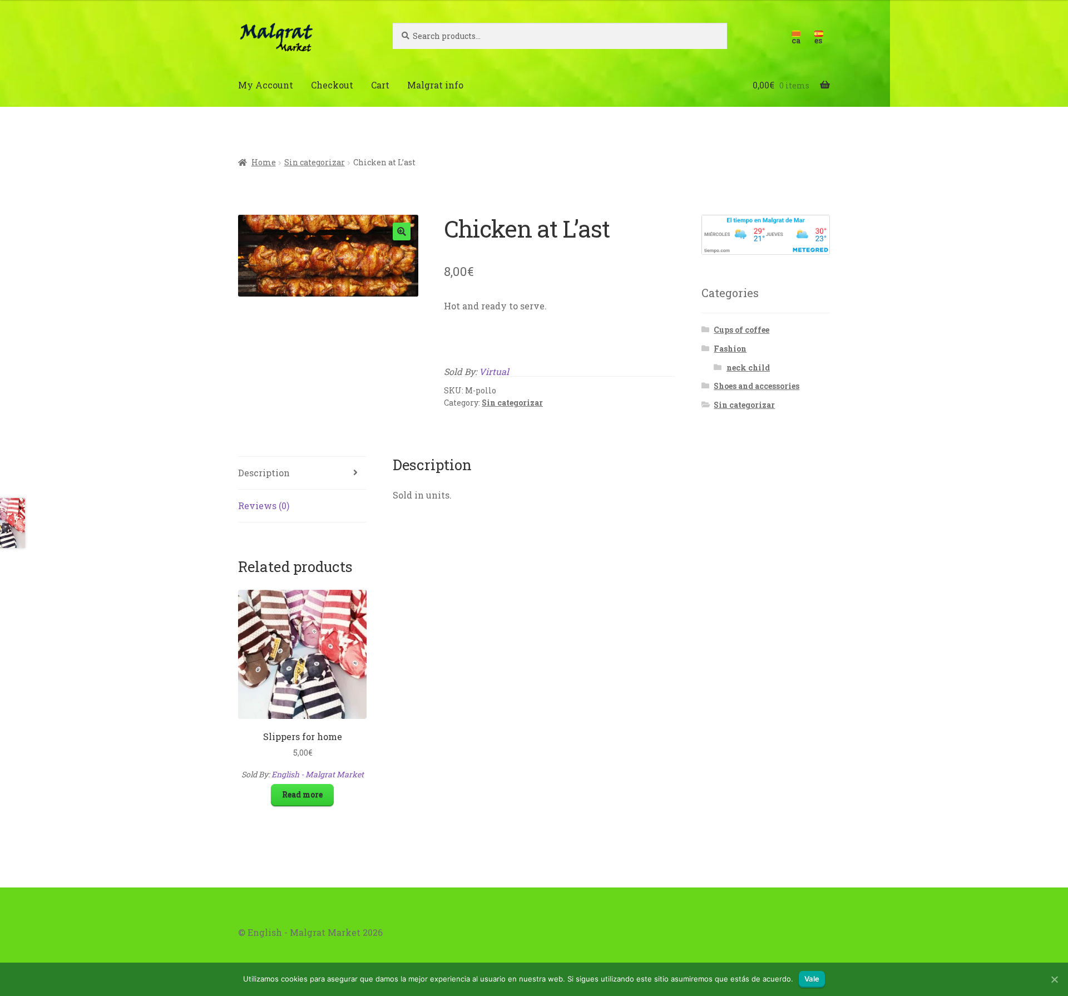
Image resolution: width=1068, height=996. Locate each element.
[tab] (302, 473)
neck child (748, 367)
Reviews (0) (263, 505)
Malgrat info (435, 85)
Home (263, 162)
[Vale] (1054, 979)
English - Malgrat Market (317, 774)
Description (264, 473)
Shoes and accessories (756, 386)
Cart (380, 85)
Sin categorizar (314, 162)
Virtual (494, 371)
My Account (265, 85)
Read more (302, 794)
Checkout (332, 85)
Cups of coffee (741, 329)
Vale (811, 978)
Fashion (730, 348)
